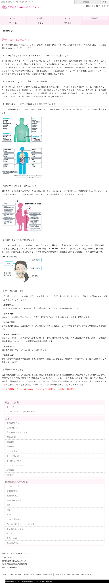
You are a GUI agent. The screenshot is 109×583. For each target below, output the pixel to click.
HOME (13, 18)
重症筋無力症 (12, 496)
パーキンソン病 (13, 486)
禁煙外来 (10, 446)
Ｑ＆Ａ (40, 23)
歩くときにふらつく (15, 529)
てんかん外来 (12, 451)
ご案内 (8, 418)
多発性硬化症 (12, 491)
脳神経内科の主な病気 (16, 482)
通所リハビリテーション (17, 432)
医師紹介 (94, 18)
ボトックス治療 (13, 456)
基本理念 (40, 18)
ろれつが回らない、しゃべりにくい (21, 524)
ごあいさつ (67, 18)
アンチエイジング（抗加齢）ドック (21, 411)
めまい (9, 514)
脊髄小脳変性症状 (14, 500)
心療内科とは (12, 428)
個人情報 (91, 6)
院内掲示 (10, 475)
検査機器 (10, 470)
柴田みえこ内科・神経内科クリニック (21, 10)
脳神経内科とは (13, 423)
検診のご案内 (12, 402)
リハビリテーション (15, 465)
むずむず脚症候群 (14, 519)
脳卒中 (9, 505)
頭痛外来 (10, 442)
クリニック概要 (16, 575)
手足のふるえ (12, 538)
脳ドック (10, 407)
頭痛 (8, 510)
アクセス (13, 23)
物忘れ (9, 533)
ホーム (5, 575)
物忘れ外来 (11, 437)
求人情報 (67, 23)
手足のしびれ (12, 543)
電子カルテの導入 (14, 461)
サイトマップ (103, 6)
